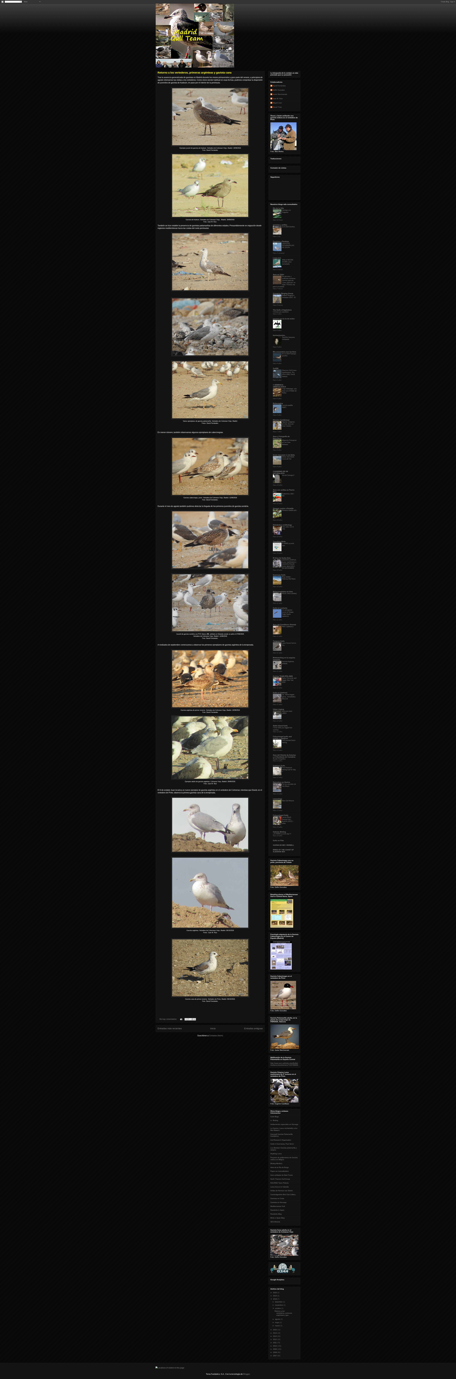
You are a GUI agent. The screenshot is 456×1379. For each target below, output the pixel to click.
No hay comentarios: (168, 1019)
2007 (275, 1356)
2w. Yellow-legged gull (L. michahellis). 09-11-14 (289, 697)
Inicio (213, 1028)
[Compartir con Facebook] (192, 1019)
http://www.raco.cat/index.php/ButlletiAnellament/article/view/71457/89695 (284, 1064)
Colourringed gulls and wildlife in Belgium (282, 737)
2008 (275, 1352)
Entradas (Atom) (216, 1036)
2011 (275, 1343)
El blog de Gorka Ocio (282, 558)
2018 (275, 1299)
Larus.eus (277, 258)
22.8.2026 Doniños (288, 227)
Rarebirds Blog (276, 1214)
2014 (275, 1333)
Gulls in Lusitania (280, 608)
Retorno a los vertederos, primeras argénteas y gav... (283, 1313)
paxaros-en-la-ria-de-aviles (284, 319)
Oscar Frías (277, 107)
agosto (278, 1319)
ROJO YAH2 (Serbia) (289, 593)
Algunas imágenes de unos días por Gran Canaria (288, 424)
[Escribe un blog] (188, 1019)
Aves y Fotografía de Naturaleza (281, 437)
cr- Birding (274, 1120)
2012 (275, 1339)
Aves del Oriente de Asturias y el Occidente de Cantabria (284, 756)
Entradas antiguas (253, 1028)
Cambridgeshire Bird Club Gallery (283, 1194)
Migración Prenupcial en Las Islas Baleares (289, 442)
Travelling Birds (279, 541)
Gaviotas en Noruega (278, 1202)
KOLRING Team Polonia (279, 1183)
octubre (278, 1308)
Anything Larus (276, 1154)
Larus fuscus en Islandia (279, 1187)
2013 (275, 1336)
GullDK (276, 368)
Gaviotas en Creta (277, 1198)
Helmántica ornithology (282, 525)
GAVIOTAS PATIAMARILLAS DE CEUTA (288, 245)
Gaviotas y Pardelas (281, 241)
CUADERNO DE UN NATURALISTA (280, 472)
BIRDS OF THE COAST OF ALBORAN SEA (283, 851)
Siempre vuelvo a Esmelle (283, 508)
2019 (275, 1296)
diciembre (279, 1302)
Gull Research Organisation (280, 1140)
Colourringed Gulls (280, 815)
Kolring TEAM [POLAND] (283, 676)
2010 (275, 1346)
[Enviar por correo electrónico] (186, 1019)
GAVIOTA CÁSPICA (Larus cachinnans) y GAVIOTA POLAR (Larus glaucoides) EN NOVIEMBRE (289, 564)
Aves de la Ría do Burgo (279, 1167)
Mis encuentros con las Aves (284, 352)
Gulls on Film (278, 840)
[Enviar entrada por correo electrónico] (181, 1019)
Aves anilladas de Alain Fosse (281, 1175)
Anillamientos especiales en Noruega (284, 1124)
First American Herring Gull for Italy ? (289, 770)
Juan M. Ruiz (278, 98)
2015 (275, 1330)
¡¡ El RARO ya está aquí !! (282, 834)
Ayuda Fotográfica (279, 759)
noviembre (279, 1305)
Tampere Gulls (279, 641)
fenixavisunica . (279, 335)
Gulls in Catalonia (280, 693)
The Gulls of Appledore (282, 310)
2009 (275, 1349)
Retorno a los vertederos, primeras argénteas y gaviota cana (194, 72)
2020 (275, 1293)
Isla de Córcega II (288, 475)
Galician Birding (279, 832)
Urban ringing (278, 709)
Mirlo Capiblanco (287, 626)
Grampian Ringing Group (283, 293)
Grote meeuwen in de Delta (284, 455)
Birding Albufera (276, 1163)
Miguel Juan (277, 103)
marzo (277, 1326)
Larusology (277, 799)
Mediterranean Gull (277, 1206)
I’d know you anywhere (281, 312)
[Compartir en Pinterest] (195, 1019)
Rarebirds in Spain (277, 1210)
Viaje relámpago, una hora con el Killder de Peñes (289, 391)
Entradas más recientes (170, 1028)
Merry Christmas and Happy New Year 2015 (289, 680)
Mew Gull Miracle (288, 801)
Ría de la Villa (278, 208)
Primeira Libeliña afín (289, 510)
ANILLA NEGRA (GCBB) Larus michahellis (287, 262)
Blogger (246, 1374)
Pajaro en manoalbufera (279, 1171)
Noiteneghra (278, 403)
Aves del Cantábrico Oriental (284, 625)
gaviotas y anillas (280, 225)
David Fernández (279, 86)
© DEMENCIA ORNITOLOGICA (279, 386)
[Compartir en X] (190, 1019)
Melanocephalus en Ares (283, 591)
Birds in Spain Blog (277, 1218)
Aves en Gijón (278, 274)
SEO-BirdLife (275, 1222)
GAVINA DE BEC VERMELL (283, 845)
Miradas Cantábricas (281, 420)
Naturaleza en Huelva (281, 782)
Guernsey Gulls (279, 575)
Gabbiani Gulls (279, 766)
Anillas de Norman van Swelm (281, 1191)
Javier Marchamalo (280, 94)
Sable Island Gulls (280, 726)
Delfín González (279, 90)
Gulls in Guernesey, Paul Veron (282, 1144)
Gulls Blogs (274, 1117)
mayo (277, 1322)
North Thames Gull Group (280, 1179)
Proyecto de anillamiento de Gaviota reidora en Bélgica (284, 1158)
